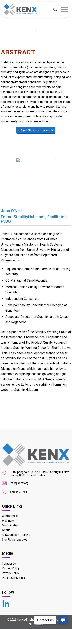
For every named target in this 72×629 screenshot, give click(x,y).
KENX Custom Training (16, 534)
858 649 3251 (18, 491)
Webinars (8, 520)
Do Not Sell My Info (14, 577)
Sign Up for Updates (14, 539)
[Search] (53, 10)
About (6, 530)
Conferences (10, 515)
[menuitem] (53, 10)
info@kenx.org (19, 483)
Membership (10, 525)
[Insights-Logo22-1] (31, 10)
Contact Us (9, 563)
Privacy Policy (10, 573)
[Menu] (62, 10)
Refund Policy (10, 568)
